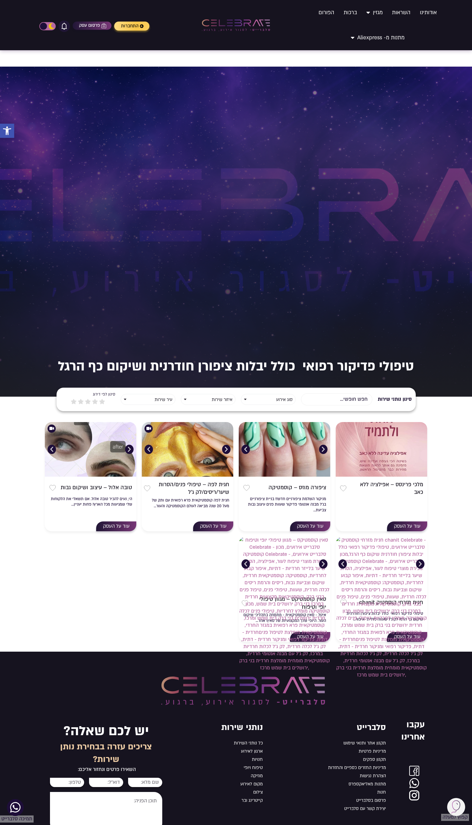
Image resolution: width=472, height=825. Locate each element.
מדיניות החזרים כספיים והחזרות (357, 768)
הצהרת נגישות (373, 776)
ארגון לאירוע (252, 751)
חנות (381, 792)
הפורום (326, 12)
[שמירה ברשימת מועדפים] (343, 488)
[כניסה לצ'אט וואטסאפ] (414, 783)
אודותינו (428, 12)
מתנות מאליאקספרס (367, 784)
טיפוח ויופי (253, 768)
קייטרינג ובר (252, 800)
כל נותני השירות (248, 743)
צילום (258, 792)
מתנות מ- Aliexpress (381, 37)
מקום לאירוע (251, 784)
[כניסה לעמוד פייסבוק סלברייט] (414, 771)
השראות (401, 12)
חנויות (257, 759)
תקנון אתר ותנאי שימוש (364, 743)
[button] (7, 131)
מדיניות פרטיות (372, 751)
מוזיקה (257, 776)
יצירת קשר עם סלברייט (365, 809)
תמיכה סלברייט (16, 819)
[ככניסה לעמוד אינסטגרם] (414, 795)
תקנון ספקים (374, 759)
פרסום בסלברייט (371, 800)
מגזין (378, 12)
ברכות (350, 12)
